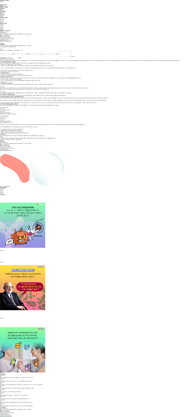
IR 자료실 (2, 21)
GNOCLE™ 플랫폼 (4, 6)
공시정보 (2, 18)
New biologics (3, 11)
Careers (2, 29)
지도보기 (2, 49)
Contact (1, 31)
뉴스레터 (2, 28)
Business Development (5, 30)
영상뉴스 (2, 27)
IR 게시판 (2, 20)
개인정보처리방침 (3, 37)
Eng (2, 1)
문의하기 (2, 140)
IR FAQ (1, 22)
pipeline (1, 16)
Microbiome (2, 8)
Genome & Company (4, 0)
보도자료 (2, 24)
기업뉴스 (2, 25)
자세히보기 (2, 250)
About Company (3, 4)
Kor (0, 1)
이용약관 (9, 37)
